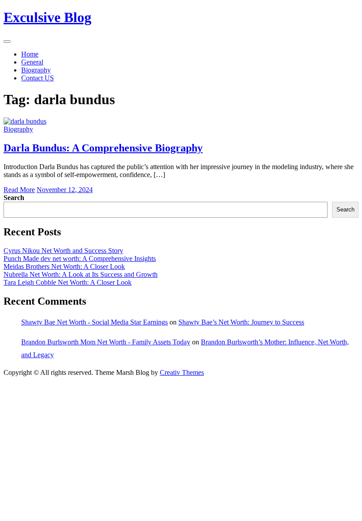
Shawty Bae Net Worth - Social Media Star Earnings (94, 322)
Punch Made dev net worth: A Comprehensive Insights (80, 258)
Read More (19, 189)
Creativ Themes (182, 372)
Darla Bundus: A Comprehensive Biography (103, 148)
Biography (36, 70)
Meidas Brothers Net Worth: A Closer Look (64, 266)
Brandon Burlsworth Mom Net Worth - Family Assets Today (105, 342)
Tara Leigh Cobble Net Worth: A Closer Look (68, 282)
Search (14, 197)
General (32, 62)
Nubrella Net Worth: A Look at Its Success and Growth (81, 274)
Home (29, 54)
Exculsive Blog (47, 17)
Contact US (37, 78)
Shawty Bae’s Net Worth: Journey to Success (241, 322)
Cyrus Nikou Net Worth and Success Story (63, 250)
